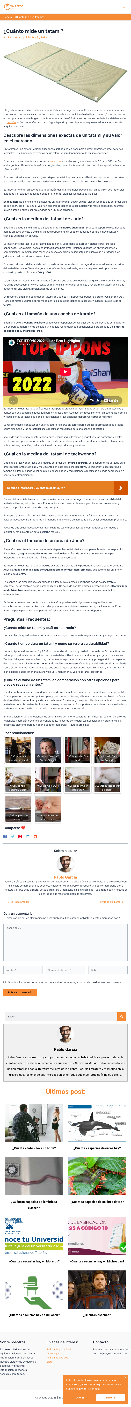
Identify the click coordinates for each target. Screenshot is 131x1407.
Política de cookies (57, 1357)
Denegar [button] (80, 1397)
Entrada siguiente (111, 902)
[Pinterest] (20, 836)
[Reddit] (35, 836)
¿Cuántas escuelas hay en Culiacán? (34, 1315)
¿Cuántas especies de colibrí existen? (97, 1202)
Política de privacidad (59, 1349)
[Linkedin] (27, 836)
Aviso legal (53, 1353)
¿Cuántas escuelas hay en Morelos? (34, 1261)
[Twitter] (12, 836)
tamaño (11, 122)
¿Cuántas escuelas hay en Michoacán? (97, 1261)
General (7, 17)
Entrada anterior (18, 902)
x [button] (125, 1377)
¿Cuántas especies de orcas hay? (97, 1148)
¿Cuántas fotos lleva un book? (34, 1148)
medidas (56, 161)
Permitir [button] (110, 1397)
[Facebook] (5, 836)
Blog (49, 1361)
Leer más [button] (94, 1388)
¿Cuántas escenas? (97, 1315)
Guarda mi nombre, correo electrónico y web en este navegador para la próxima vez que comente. (65, 982)
